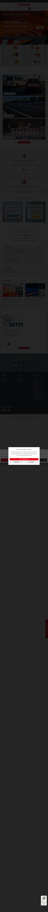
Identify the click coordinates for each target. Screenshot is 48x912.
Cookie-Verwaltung (25, 455)
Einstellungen (31, 461)
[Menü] (46, 896)
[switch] (44, 904)
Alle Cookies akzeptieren (24, 459)
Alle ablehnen (16, 461)
